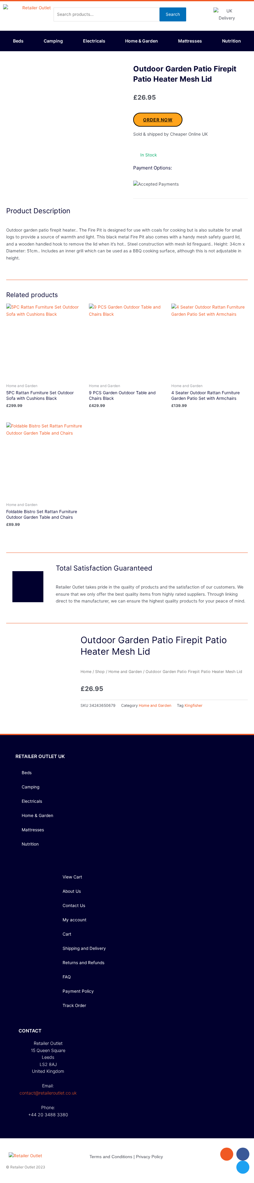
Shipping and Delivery (84, 948)
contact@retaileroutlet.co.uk (48, 1092)
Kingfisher (194, 705)
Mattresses (190, 40)
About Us (72, 891)
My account (74, 919)
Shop (100, 671)
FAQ (67, 976)
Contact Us (74, 905)
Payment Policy (78, 991)
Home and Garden (125, 671)
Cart (67, 934)
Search (173, 14)
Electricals (94, 40)
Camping (53, 40)
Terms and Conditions (111, 1156)
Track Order (74, 1005)
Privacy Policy (149, 1156)
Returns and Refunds (83, 962)
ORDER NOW (158, 119)
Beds (18, 40)
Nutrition (231, 40)
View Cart (72, 876)
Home (86, 671)
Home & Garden (141, 40)
